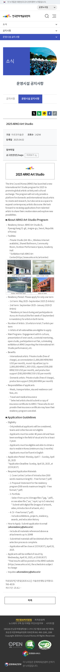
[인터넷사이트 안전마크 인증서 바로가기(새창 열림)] (30, 642)
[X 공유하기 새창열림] (34, 113)
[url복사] (55, 113)
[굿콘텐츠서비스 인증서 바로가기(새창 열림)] (31, 652)
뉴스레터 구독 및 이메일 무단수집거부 (26, 623)
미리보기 (30, 155)
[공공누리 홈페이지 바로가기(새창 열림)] (15, 643)
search (47, 16)
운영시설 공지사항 (30, 98)
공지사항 (10, 98)
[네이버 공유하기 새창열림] (39, 113)
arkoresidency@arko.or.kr (21, 527)
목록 (30, 600)
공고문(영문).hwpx (14, 155)
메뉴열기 (54, 16)
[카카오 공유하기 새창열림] (44, 113)
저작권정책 (40, 620)
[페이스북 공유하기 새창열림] (49, 113)
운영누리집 (43, 7)
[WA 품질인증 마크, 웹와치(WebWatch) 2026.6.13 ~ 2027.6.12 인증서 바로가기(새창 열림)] (45, 641)
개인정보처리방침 (24, 620)
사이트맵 (50, 623)
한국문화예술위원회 (23, 16)
